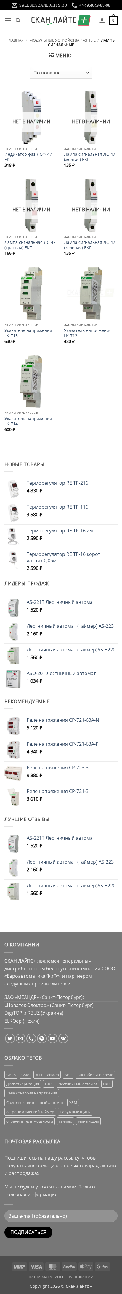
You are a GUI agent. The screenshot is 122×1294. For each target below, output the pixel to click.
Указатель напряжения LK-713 (28, 333)
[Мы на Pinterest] (42, 1038)
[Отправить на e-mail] (20, 1038)
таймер (65, 1121)
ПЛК (107, 1084)
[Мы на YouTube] (52, 1038)
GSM (25, 1074)
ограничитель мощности (29, 1121)
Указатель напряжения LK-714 (28, 421)
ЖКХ (49, 1084)
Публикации (80, 1277)
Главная (15, 40)
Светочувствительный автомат (34, 1102)
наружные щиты (75, 1111)
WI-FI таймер (47, 1074)
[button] (8, 20)
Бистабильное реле (95, 1074)
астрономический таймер (30, 1111)
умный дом (88, 1121)
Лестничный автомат (77, 1084)
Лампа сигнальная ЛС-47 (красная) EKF (30, 245)
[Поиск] (18, 20)
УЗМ (73, 1102)
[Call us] (31, 1038)
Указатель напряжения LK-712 (88, 333)
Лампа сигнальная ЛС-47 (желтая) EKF (89, 157)
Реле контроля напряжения (31, 1093)
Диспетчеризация (22, 1084)
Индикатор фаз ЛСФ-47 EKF (28, 157)
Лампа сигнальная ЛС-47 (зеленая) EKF (89, 245)
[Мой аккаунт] (102, 20)
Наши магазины (46, 1277)
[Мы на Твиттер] (10, 1038)
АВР (68, 1074)
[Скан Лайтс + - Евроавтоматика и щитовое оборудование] (61, 20)
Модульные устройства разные (62, 40)
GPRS (11, 1074)
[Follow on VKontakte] (63, 1038)
